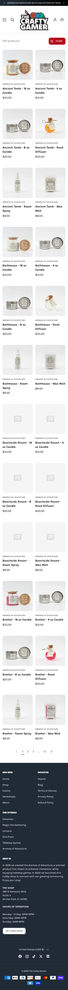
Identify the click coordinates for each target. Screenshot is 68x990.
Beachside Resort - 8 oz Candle (17, 504)
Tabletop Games (12, 842)
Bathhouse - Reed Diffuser (47, 327)
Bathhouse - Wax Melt (50, 383)
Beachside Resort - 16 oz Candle (17, 445)
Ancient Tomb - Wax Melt (48, 208)
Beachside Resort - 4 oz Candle (49, 445)
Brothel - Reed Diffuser (45, 677)
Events (6, 790)
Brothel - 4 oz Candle (49, 619)
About (6, 802)
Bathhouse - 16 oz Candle (14, 267)
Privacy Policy (45, 796)
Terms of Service (47, 790)
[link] (16, 751)
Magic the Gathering (14, 825)
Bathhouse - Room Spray (15, 386)
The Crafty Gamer (37, 971)
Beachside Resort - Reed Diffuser (48, 504)
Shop (6, 785)
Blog (40, 785)
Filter (58, 41)
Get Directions (14, 931)
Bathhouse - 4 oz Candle (46, 267)
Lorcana (7, 831)
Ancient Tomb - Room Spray (17, 208)
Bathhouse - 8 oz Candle (14, 327)
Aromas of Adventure (15, 848)
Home (6, 779)
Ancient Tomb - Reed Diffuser (49, 149)
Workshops (9, 796)
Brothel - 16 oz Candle (17, 619)
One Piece (8, 836)
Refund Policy (45, 802)
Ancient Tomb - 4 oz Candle (48, 90)
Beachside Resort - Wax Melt (48, 563)
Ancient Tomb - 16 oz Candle (16, 90)
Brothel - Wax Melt (47, 733)
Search (42, 779)
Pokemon (8, 819)
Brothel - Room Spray (17, 733)
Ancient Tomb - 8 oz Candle (16, 149)
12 (44, 751)
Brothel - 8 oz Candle (17, 674)
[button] (12, 19)
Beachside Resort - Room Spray (15, 563)
